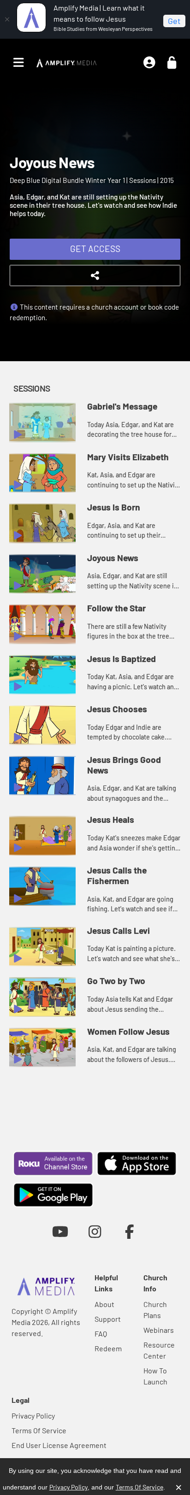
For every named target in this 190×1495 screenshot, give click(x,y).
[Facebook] (130, 1231)
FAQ (101, 1333)
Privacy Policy (33, 1415)
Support (108, 1318)
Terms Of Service (39, 1430)
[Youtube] (60, 1231)
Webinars (158, 1329)
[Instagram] (95, 1231)
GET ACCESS (95, 248)
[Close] (7, 19)
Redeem (108, 1348)
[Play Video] (42, 422)
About (104, 1304)
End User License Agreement (59, 1445)
